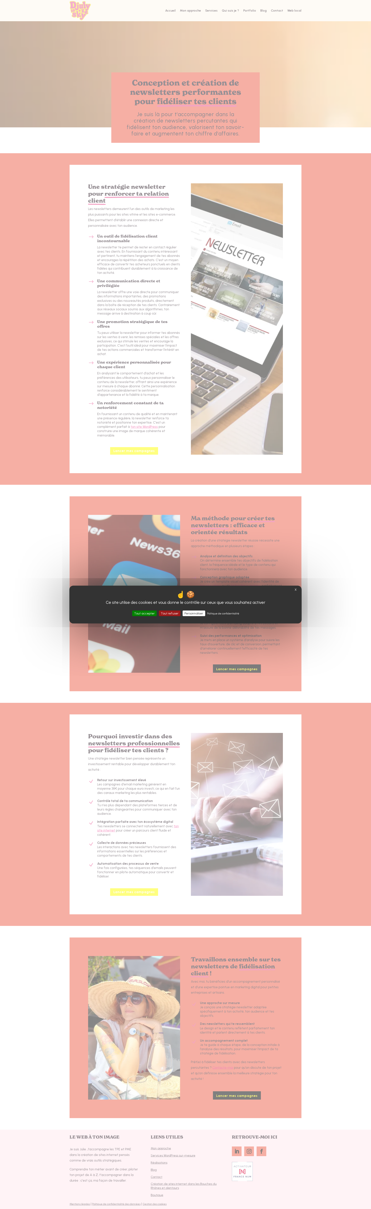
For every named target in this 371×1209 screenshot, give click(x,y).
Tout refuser (170, 613)
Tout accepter (144, 613)
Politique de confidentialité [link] (223, 613)
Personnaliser (194, 613)
